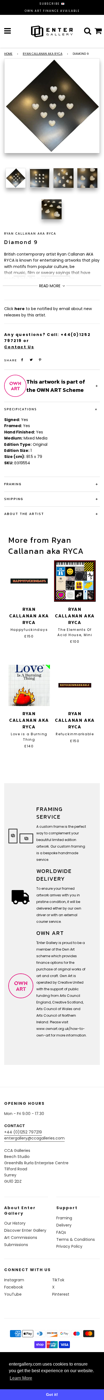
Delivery (64, 1225)
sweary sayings (55, 272)
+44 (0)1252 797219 (23, 1132)
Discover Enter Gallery (25, 1230)
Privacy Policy (69, 1246)
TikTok (58, 1280)
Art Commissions (20, 1237)
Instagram (14, 1280)
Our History (15, 1223)
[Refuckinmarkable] (75, 685)
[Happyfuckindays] (29, 581)
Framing (64, 1218)
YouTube (13, 1294)
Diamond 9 (21, 242)
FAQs (61, 1232)
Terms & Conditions (75, 1239)
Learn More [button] (21, 1378)
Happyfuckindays (29, 629)
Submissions (16, 1244)
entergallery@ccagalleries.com (34, 1138)
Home (8, 54)
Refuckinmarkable (75, 734)
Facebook (13, 1287)
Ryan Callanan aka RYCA (42, 54)
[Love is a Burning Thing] (29, 685)
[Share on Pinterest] (40, 359)
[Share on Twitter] (31, 359)
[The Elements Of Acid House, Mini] (75, 581)
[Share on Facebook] (22, 359)
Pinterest (60, 1294)
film (31, 272)
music (20, 272)
